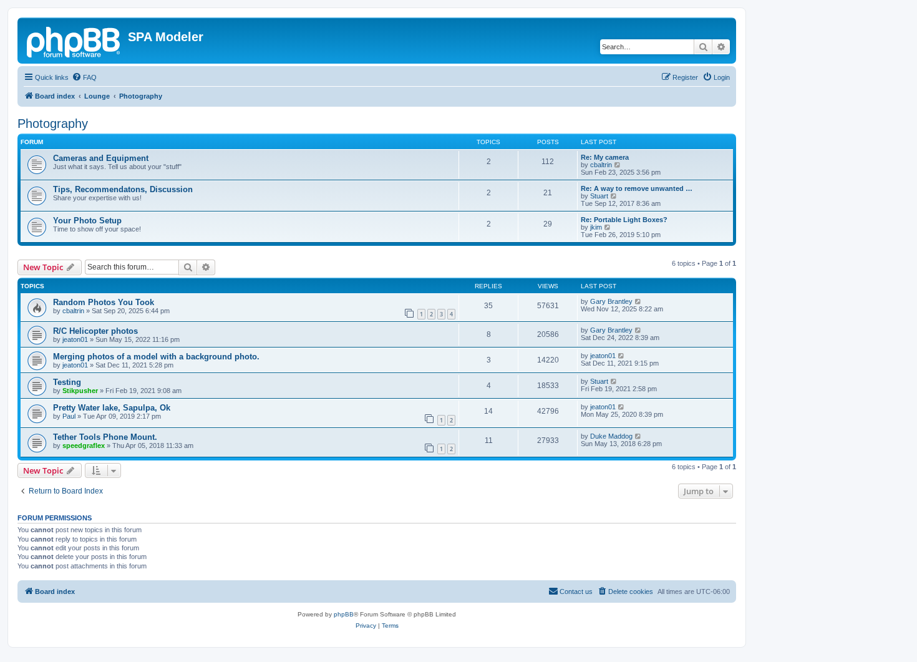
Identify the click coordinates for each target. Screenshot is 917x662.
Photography (52, 123)
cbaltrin (601, 164)
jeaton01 (75, 339)
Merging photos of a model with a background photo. (156, 356)
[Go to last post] (638, 301)
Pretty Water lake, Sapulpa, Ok (111, 407)
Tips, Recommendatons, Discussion (123, 189)
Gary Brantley (611, 301)
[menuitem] (84, 77)
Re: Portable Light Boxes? (624, 219)
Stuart (599, 196)
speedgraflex (83, 445)
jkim (596, 227)
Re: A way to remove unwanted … (636, 188)
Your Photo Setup (87, 220)
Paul (68, 416)
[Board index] (74, 41)
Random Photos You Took (103, 302)
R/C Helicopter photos (95, 331)
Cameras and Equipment (100, 158)
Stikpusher (80, 390)
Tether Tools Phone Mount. (105, 437)
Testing (67, 382)
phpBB (344, 614)
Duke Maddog (611, 436)
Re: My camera (605, 157)
